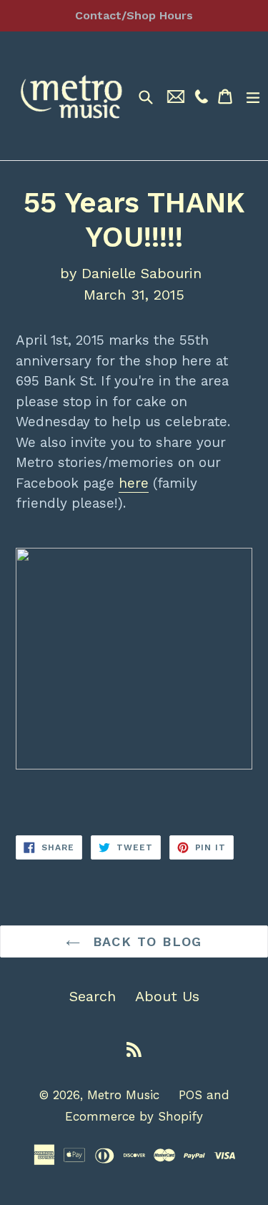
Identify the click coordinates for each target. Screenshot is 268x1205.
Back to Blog (144, 941)
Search (92, 996)
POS (190, 1095)
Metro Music (123, 1095)
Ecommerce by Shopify (134, 1116)
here (134, 483)
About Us (167, 996)
